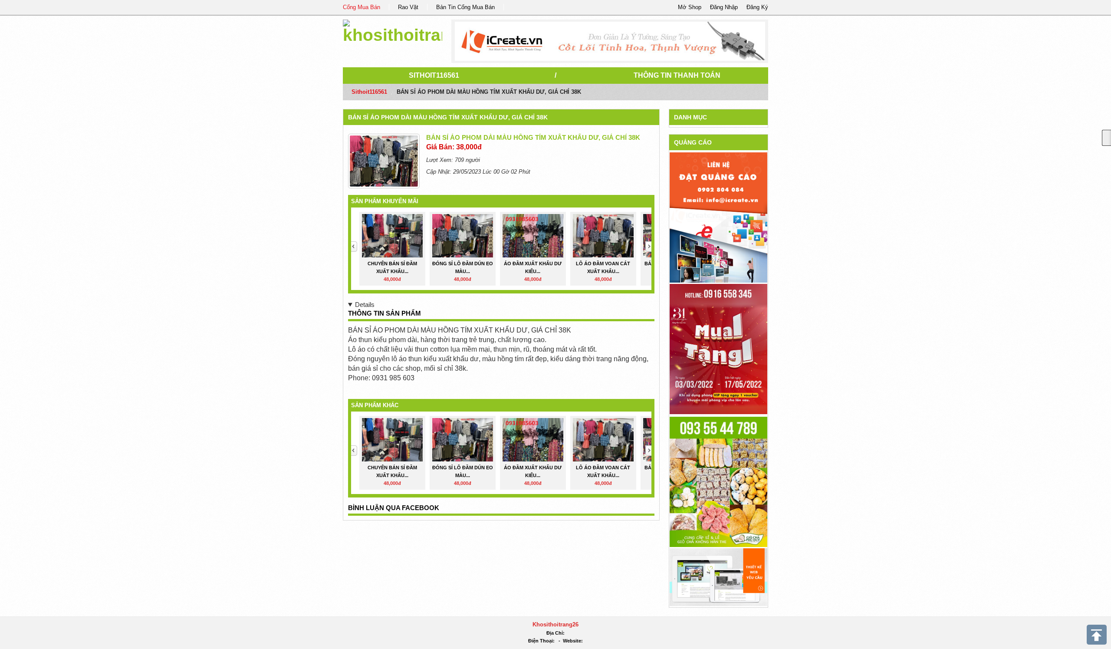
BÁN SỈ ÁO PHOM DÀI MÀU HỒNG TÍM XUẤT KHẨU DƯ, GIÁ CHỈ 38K (448, 117)
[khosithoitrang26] (392, 30)
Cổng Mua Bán (361, 7)
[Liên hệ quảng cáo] (718, 217)
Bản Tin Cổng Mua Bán (465, 7)
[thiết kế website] (610, 41)
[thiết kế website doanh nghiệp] (718, 576)
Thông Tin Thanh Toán (677, 75)
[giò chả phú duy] (718, 481)
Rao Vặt (408, 7)
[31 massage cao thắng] (718, 348)
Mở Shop (689, 7)
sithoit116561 (434, 75)
